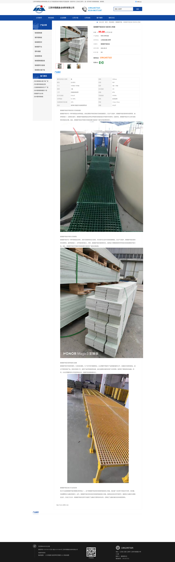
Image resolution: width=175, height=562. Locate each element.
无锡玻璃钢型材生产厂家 (41, 87)
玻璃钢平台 (38, 47)
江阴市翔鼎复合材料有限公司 (70, 549)
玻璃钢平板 (119, 22)
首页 (106, 22)
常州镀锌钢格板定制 (40, 84)
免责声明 (54, 555)
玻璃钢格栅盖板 (40, 60)
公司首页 (39, 18)
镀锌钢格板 (38, 37)
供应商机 (51, 18)
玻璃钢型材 (38, 42)
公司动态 (87, 18)
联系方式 (112, 18)
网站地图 (66, 555)
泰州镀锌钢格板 (38, 96)
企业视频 (63, 18)
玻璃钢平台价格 (38, 93)
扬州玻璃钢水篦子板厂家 (41, 81)
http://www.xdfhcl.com (62, 505)
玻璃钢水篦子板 (40, 70)
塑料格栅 (38, 51)
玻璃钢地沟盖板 (40, 65)
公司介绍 (75, 18)
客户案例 (99, 18)
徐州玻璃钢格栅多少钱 (40, 90)
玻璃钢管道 (38, 56)
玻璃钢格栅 (38, 33)
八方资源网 (48, 555)
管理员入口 (60, 555)
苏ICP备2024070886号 (56, 549)
